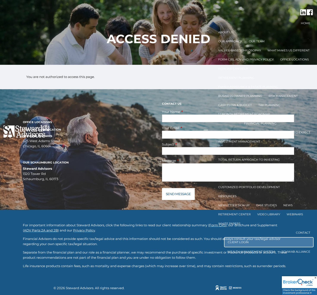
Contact (303, 232)
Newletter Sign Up (234, 205)
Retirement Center (234, 214)
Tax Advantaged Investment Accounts (250, 178)
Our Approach (230, 41)
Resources (227, 196)
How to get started (261, 132)
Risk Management (283, 96)
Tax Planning (269, 105)
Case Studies (266, 205)
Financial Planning (260, 123)
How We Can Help (233, 68)
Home (305, 23)
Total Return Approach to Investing (249, 159)
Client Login (238, 242)
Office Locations (294, 59)
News (288, 205)
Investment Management (239, 141)
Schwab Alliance (295, 251)
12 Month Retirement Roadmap (244, 114)
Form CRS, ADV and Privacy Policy (246, 59)
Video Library (268, 214)
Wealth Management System (251, 251)
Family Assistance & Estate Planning (248, 87)
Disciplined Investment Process (245, 150)
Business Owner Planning (240, 96)
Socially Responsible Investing (244, 169)
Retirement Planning (236, 77)
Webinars (295, 214)
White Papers (229, 223)
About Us (225, 32)
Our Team (257, 41)
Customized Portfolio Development (249, 187)
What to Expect (297, 132)
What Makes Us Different (288, 50)
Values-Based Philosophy (239, 50)
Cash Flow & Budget (235, 105)
